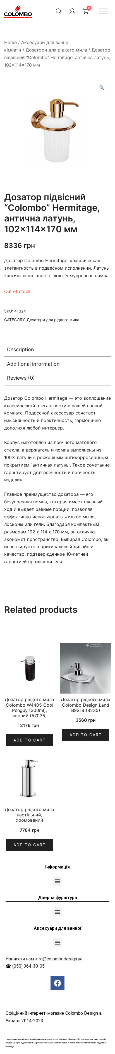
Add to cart (29, 740)
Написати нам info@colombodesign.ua (44, 959)
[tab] (57, 350)
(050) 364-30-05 (28, 966)
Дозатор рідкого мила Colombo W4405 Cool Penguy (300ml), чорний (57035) (29, 707)
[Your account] (72, 11)
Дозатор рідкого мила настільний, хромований (29, 815)
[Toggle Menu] (103, 11)
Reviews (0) (21, 378)
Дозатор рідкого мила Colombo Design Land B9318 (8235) (85, 705)
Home (10, 42)
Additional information (33, 364)
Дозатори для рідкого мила (56, 50)
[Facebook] (57, 983)
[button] (57, 881)
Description (20, 349)
